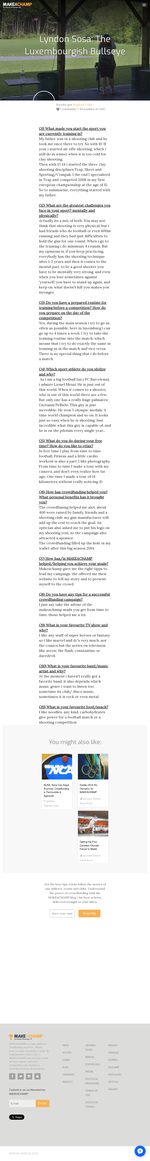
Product (68, 1082)
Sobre (66, 1060)
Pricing (89, 1071)
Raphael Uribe (83, 104)
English (112, 1045)
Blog (65, 1067)
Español (113, 1060)
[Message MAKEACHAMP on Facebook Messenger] (140, 1151)
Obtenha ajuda (90, 1047)
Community (67, 109)
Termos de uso (91, 1093)
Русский (113, 1067)
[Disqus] (75, 976)
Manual (89, 1057)
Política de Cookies (91, 1104)
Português (114, 1074)
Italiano (113, 1089)
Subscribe (89, 913)
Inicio (66, 1045)
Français (113, 1052)
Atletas (67, 1052)
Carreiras (68, 1074)
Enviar (42, 1103)
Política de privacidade (92, 1081)
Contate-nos (92, 1064)
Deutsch (113, 1082)
